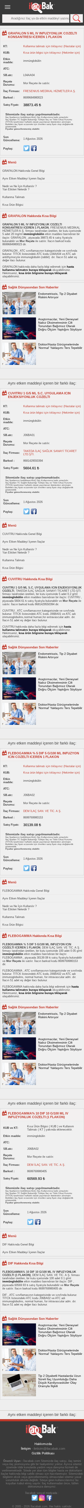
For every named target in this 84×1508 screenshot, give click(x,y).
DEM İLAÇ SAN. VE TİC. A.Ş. (42, 811)
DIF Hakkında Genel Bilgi (18, 1244)
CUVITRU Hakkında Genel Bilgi (22, 534)
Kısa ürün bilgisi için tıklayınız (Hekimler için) (51, 52)
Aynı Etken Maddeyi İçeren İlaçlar (23, 178)
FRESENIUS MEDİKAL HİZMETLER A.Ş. (49, 91)
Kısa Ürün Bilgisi (12, 204)
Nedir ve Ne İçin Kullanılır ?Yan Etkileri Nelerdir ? (19, 188)
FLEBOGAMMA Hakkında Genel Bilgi (25, 890)
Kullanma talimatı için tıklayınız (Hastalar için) (52, 46)
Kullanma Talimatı (13, 197)
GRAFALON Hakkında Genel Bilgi (23, 170)
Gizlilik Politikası (43, 1453)
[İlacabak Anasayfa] (42, 7)
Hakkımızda (43, 1444)
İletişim (26, 1448)
